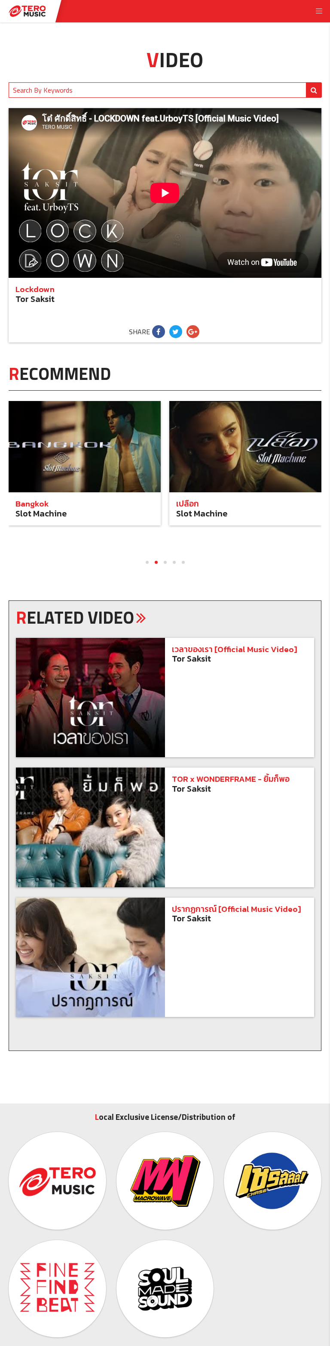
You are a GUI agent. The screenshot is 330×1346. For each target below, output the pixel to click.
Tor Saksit (35, 298)
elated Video (75, 617)
